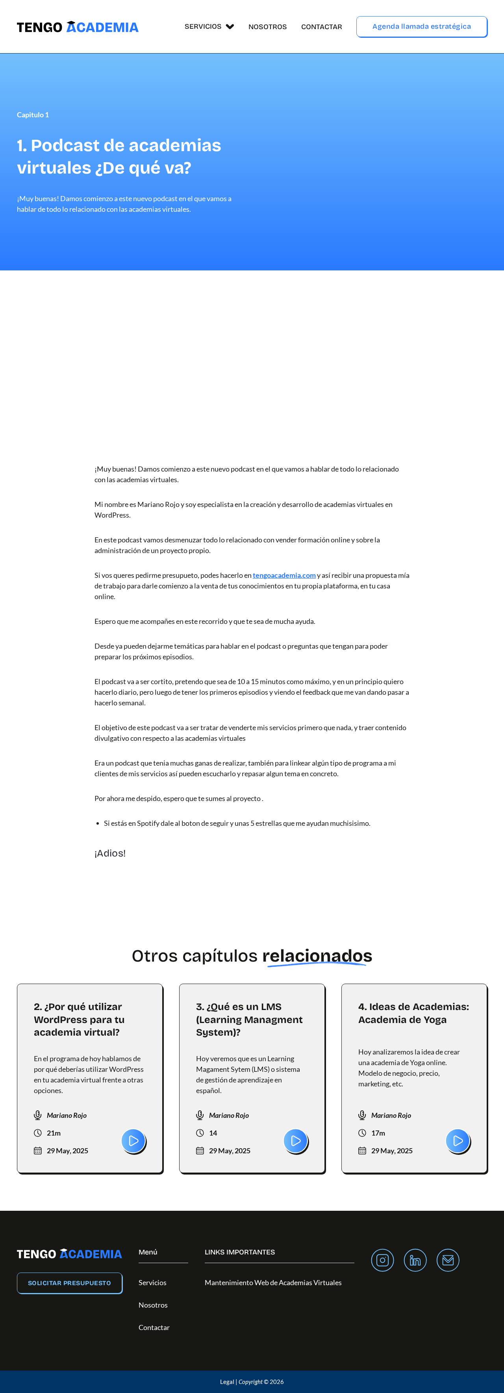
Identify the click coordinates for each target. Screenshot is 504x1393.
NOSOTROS (267, 26)
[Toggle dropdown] (230, 26)
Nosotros (153, 1305)
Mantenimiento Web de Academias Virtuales (273, 1282)
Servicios (153, 1282)
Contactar (154, 1327)
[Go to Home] (78, 26)
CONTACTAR (321, 26)
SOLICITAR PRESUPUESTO (69, 1283)
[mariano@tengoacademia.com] (448, 1262)
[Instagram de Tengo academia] (382, 1262)
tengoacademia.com (284, 575)
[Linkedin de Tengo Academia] (415, 1262)
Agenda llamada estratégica (421, 26)
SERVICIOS (203, 26)
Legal (227, 1381)
